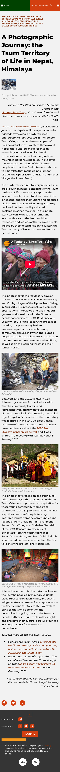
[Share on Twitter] (13, 703)
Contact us (7, 720)
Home (6, 6)
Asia (4, 16)
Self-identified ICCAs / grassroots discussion (22, 24)
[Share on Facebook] (4, 703)
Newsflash (31, 21)
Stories (33, 26)
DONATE (30, 733)
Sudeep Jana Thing (14, 112)
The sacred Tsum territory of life (21, 126)
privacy (48, 745)
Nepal (21, 21)
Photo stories (9, 23)
